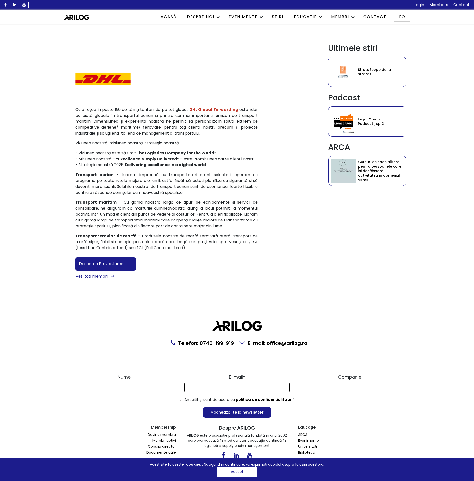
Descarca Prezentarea (101, 264)
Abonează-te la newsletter (237, 412)
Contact (461, 5)
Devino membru (162, 434)
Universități (307, 446)
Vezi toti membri (92, 276)
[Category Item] (343, 72)
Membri (340, 17)
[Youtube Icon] (24, 5)
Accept (237, 471)
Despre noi (200, 17)
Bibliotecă (306, 452)
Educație (305, 17)
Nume (124, 377)
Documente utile (161, 452)
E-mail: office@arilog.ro (277, 343)
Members (438, 5)
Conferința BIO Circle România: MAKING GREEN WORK (380, 72)
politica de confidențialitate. (264, 399)
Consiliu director (162, 446)
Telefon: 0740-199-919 (205, 343)
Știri (277, 17)
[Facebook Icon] (5, 5)
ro (402, 17)
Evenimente (243, 17)
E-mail (237, 377)
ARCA (302, 434)
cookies (193, 464)
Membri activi (164, 440)
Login (419, 5)
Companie (349, 377)
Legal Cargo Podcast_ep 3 (371, 121)
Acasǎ (169, 17)
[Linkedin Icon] (14, 5)
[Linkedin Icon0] (236, 456)
